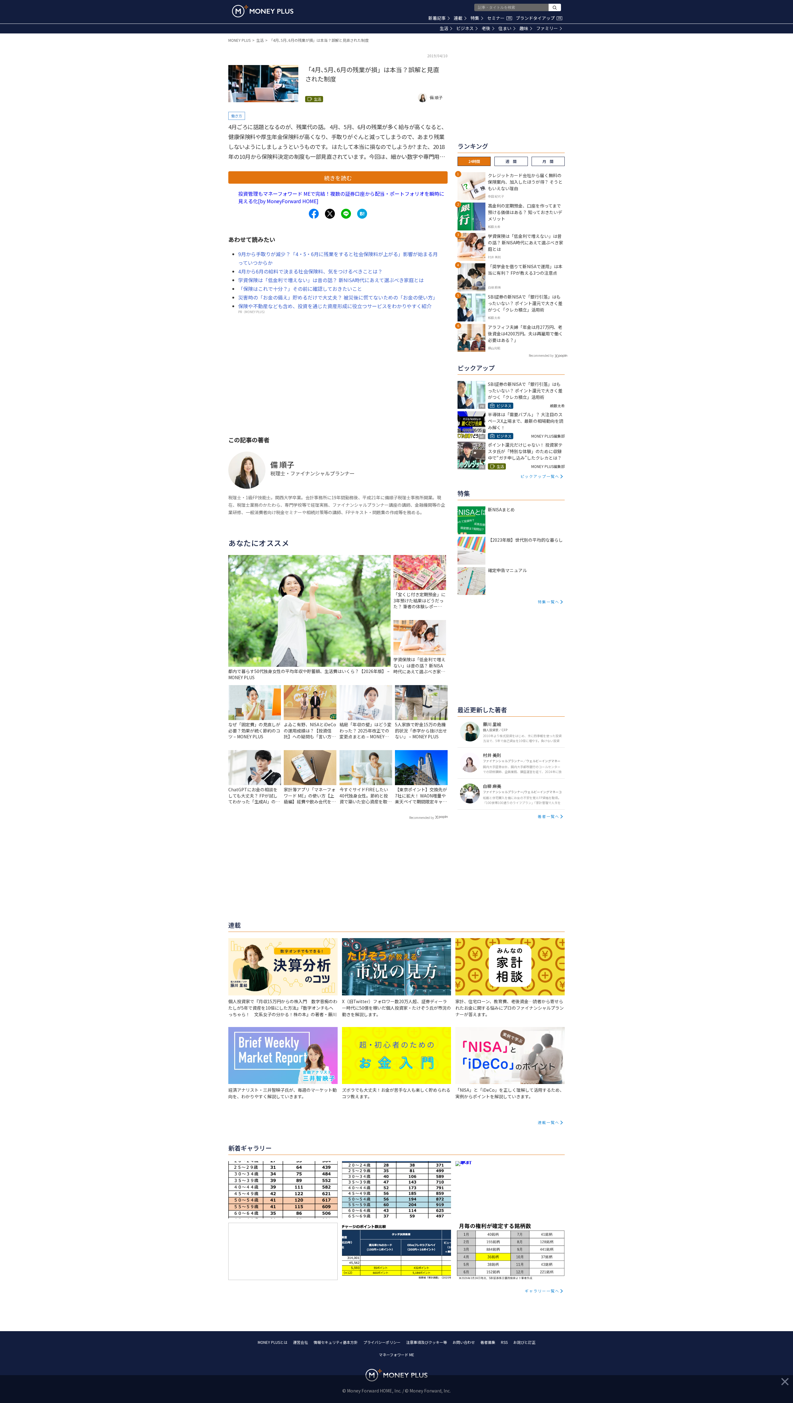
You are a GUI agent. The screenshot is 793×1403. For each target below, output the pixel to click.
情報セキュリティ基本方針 (335, 1342)
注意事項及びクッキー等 (426, 1342)
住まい (504, 28)
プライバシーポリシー (382, 1342)
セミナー (499, 18)
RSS (504, 1342)
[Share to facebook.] (314, 214)
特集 (475, 18)
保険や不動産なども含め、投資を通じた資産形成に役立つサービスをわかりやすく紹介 (335, 306)
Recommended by (421, 817)
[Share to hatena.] (362, 214)
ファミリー (547, 28)
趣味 (523, 28)
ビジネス (465, 28)
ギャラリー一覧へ (542, 1290)
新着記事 (437, 18)
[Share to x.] (330, 214)
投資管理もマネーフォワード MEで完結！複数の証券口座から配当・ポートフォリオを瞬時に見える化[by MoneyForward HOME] (341, 197)
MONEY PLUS (239, 40)
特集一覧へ (548, 601)
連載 (458, 18)
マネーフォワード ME (396, 1354)
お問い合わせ (464, 1342)
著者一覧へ (548, 816)
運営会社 (300, 1342)
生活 (444, 28)
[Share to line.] (346, 214)
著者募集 (487, 1342)
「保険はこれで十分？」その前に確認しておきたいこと (300, 288)
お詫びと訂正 (524, 1342)
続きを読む (338, 178)
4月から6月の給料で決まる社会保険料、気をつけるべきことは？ (310, 271)
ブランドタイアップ (538, 18)
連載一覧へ (548, 1122)
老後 (486, 28)
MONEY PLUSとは (272, 1342)
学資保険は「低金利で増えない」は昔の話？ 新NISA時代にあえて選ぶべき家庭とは (331, 280)
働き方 (236, 115)
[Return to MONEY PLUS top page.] (262, 11)
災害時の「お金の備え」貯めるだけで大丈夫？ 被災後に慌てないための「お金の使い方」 (338, 297)
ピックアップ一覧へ (539, 476)
